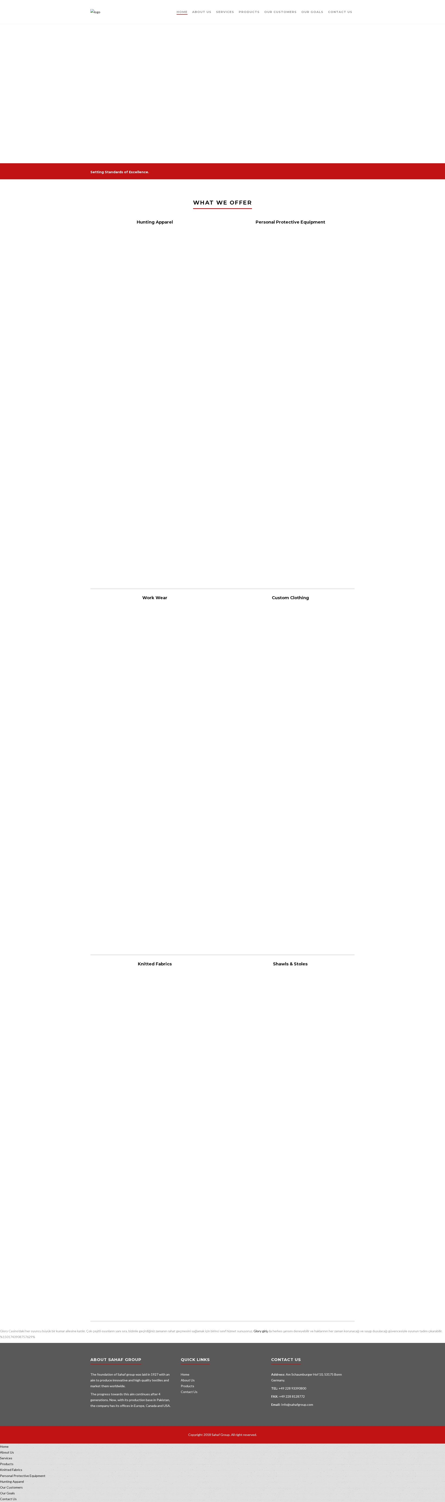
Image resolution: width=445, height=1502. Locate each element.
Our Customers (280, 12)
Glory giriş (261, 1331)
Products (249, 12)
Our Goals (312, 12)
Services (225, 12)
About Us (201, 12)
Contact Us (340, 12)
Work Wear (154, 597)
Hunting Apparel (155, 222)
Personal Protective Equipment (290, 222)
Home (182, 12)
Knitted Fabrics (155, 964)
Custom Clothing (290, 597)
